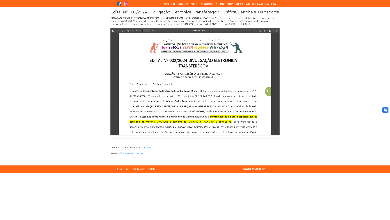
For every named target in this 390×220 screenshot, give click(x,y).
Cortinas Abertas (128, 153)
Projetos (194, 3)
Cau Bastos (147, 147)
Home (166, 3)
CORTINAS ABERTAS (260, 3)
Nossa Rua (182, 3)
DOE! (248, 3)
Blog (173, 3)
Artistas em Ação (208, 3)
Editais (140, 153)
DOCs (273, 3)
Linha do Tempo (138, 168)
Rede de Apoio (226, 3)
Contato (239, 3)
